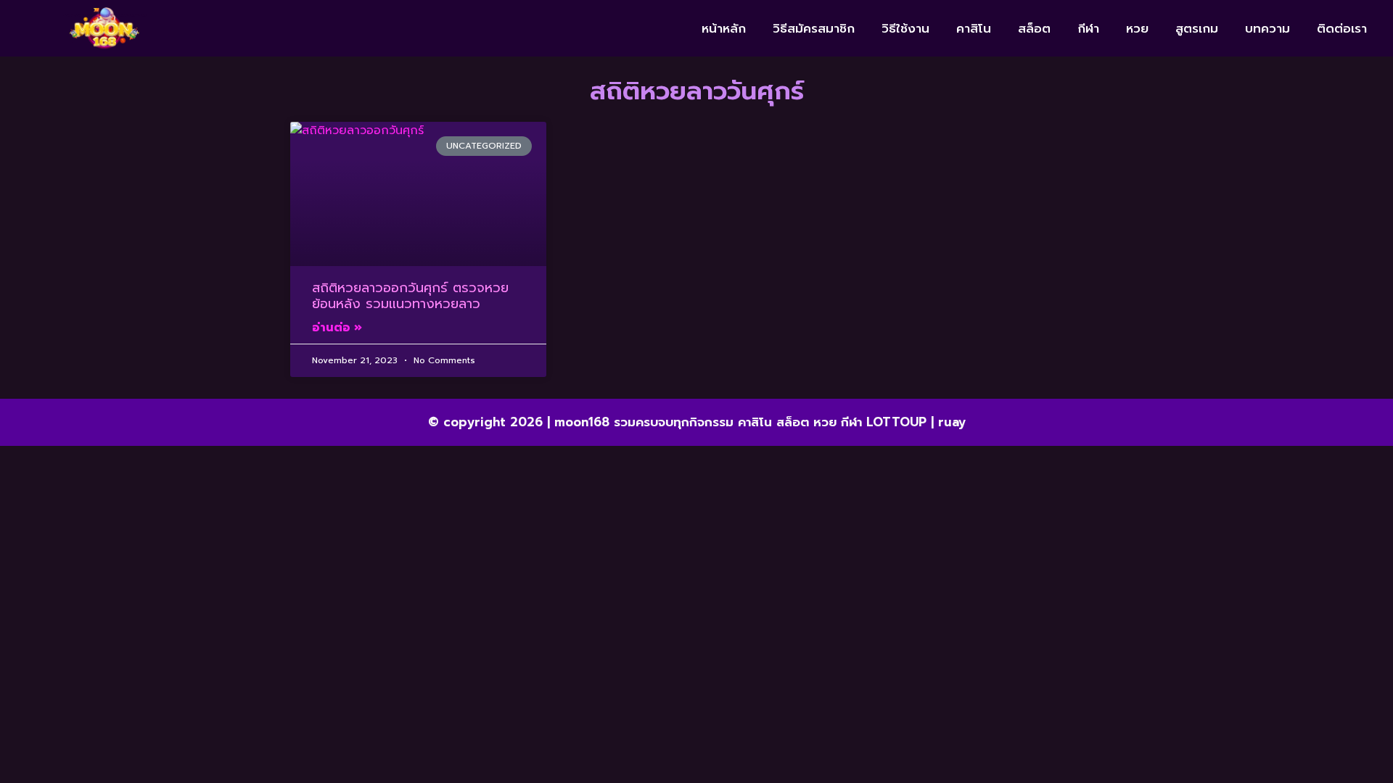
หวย (1137, 28)
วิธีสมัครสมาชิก (814, 28)
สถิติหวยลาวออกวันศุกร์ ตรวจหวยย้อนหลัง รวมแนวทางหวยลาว (410, 296)
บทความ (1267, 28)
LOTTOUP (896, 422)
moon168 (581, 422)
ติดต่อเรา (1342, 28)
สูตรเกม (1196, 28)
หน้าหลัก (724, 28)
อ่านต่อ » (337, 327)
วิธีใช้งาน (905, 28)
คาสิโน (973, 28)
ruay (952, 422)
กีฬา (1088, 28)
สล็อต (1034, 28)
